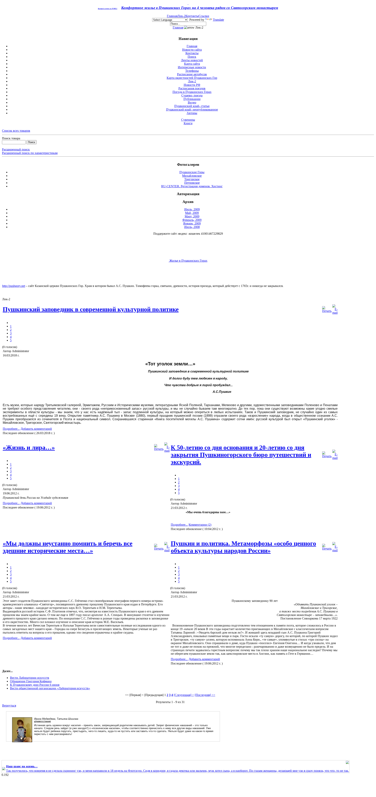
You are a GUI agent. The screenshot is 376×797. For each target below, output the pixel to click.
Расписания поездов (191, 88)
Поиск (192, 56)
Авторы (192, 113)
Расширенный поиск (16, 149)
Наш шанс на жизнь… (22, 766)
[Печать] (327, 308)
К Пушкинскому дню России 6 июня (34, 684)
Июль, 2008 (192, 227)
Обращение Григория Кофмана (31, 681)
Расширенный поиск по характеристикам (30, 153)
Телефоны (192, 70)
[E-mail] (335, 308)
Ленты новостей (192, 60)
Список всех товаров (16, 130)
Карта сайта (192, 63)
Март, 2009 (192, 216)
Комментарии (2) (200, 524)
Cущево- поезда (191, 95)
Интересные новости (192, 67)
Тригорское (192, 179)
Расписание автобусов (192, 74)
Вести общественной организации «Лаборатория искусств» (50, 688)
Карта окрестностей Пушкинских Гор (192, 77)
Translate (218, 19)
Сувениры (188, 119)
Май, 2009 (192, 213)
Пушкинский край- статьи (192, 106)
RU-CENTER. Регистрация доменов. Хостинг (192, 186)
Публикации (192, 99)
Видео (192, 102)
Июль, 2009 (192, 209)
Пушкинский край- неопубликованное (192, 109)
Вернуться (9, 705)
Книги (188, 123)
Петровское (192, 182)
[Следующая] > (184, 695)
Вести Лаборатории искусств (29, 677)
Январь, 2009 (192, 223)
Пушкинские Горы (191, 172)
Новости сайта (192, 49)
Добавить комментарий (36, 428)
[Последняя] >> (205, 695)
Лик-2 (181, 16)
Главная (172, 16)
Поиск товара (11, 138)
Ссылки (204, 16)
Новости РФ (192, 85)
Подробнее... (11, 428)
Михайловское (192, 175)
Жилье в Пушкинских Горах (188, 260)
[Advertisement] (73, 275)
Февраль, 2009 (192, 220)
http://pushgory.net (13, 286)
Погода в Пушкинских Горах (192, 92)
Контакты (192, 16)
